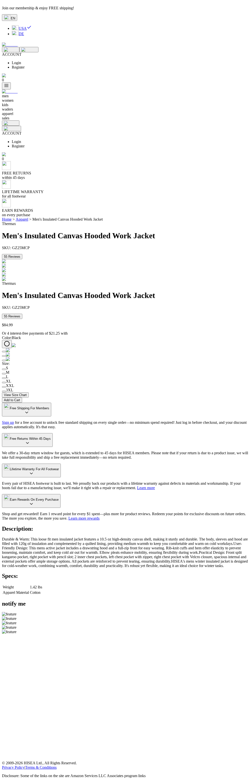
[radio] (7, 344)
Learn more (146, 488)
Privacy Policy (13, 767)
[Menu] (6, 85)
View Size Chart (15, 395)
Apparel (22, 219)
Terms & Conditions (41, 767)
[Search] (10, 49)
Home (7, 219)
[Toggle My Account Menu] (28, 49)
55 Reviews (12, 256)
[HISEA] (10, 45)
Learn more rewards (84, 518)
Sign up (8, 422)
